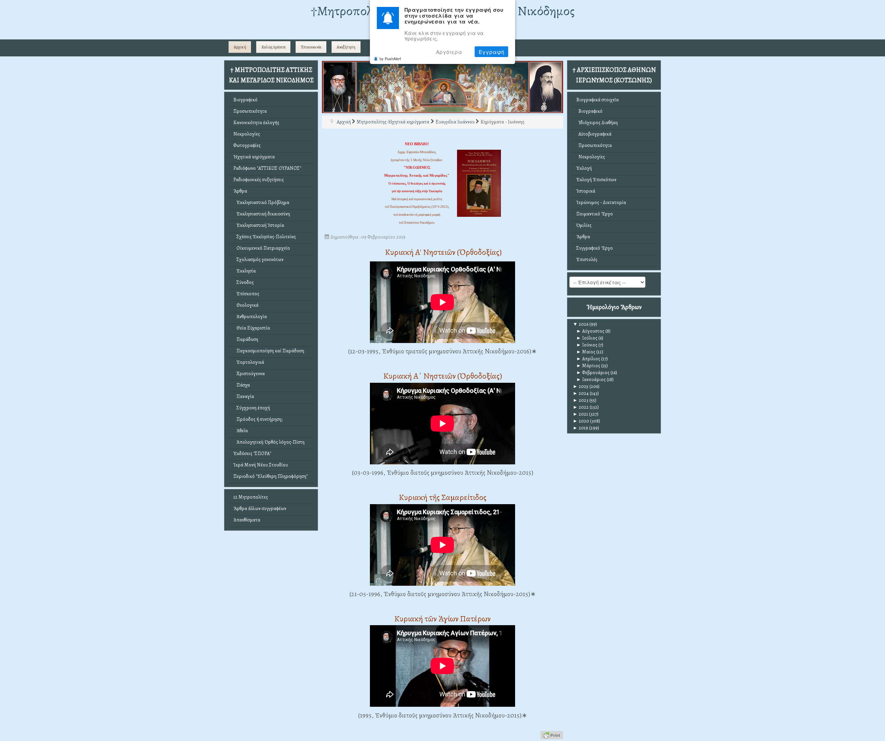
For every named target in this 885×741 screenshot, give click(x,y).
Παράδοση (245, 339)
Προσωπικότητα (250, 111)
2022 (581, 407)
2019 (580, 428)
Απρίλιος (588, 358)
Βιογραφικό (245, 99)
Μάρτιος (588, 365)
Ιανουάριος (591, 379)
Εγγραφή (491, 51)
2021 (580, 414)
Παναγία (243, 396)
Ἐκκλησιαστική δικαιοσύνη (261, 214)
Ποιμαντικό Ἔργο (594, 214)
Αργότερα (449, 51)
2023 (580, 400)
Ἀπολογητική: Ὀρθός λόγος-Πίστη (269, 442)
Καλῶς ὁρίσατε (273, 47)
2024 (581, 393)
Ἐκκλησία (244, 271)
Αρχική (240, 47)
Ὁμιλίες (583, 225)
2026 (580, 324)
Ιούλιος (586, 338)
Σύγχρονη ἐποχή (251, 408)
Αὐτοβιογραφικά (594, 134)
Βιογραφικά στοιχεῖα (597, 99)
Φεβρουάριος (592, 372)
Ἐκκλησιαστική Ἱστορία (258, 225)
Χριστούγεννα (249, 373)
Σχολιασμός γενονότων (258, 259)
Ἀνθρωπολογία (250, 316)
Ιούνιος (586, 345)
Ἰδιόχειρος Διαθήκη (597, 122)
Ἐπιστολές (586, 259)
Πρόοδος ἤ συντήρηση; (257, 419)
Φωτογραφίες (247, 145)
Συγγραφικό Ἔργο (594, 248)
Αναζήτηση (346, 47)
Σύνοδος (243, 282)
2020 (581, 421)
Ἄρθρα (240, 191)
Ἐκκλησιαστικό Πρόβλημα (261, 202)
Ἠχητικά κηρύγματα (254, 157)
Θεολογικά (246, 305)
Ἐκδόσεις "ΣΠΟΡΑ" (252, 453)
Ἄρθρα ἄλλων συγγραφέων (259, 508)
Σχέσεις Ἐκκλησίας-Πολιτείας (264, 236)
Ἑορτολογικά (248, 362)
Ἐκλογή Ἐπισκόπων (596, 179)
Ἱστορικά (585, 191)
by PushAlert (390, 58)
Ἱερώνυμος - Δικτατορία (601, 202)
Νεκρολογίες (246, 134)
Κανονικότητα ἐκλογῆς (256, 122)
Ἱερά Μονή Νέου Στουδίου (260, 465)
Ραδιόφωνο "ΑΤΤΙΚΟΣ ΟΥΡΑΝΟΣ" (267, 168)
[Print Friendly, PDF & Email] (551, 734)
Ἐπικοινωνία (311, 47)
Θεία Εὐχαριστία (251, 328)
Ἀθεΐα (240, 430)
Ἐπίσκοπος (246, 293)
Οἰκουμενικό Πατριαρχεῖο (261, 248)
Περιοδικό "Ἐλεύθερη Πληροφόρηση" (270, 476)
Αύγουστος (590, 331)
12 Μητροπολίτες (250, 497)
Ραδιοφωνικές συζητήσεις (258, 179)
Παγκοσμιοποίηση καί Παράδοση (268, 351)
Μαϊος (585, 352)
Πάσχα (241, 385)
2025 (580, 386)
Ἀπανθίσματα (246, 520)
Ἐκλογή (584, 168)
